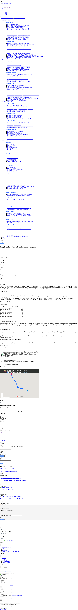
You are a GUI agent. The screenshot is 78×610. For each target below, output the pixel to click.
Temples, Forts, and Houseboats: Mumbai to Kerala (13, 499)
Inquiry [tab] (3, 440)
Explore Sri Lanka (10, 172)
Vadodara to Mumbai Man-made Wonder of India (16, 96)
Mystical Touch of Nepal (12, 149)
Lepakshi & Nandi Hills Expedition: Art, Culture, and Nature (19, 229)
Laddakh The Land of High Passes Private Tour (16, 39)
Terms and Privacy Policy (17, 595)
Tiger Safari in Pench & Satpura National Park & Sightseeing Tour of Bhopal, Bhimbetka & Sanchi (26, 90)
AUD (6, 14)
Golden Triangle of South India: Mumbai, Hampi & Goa (18, 69)
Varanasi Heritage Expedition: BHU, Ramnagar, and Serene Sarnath (20, 221)
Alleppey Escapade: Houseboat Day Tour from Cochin (17, 188)
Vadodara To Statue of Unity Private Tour (15, 99)
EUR (6, 12)
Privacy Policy (5, 560)
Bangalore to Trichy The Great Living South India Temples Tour (19, 58)
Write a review (3, 432)
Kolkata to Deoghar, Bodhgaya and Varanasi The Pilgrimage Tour (20, 109)
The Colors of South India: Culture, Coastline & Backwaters (19, 49)
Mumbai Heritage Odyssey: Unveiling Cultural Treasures (18, 200)
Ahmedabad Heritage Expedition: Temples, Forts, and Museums (19, 194)
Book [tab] (3, 439)
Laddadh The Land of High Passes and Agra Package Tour (18, 35)
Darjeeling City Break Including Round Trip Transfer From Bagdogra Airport (22, 118)
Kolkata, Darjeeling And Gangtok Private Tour (16, 111)
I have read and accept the (11, 595)
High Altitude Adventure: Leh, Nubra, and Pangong (13, 480)
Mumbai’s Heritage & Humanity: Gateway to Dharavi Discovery (19, 201)
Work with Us (5, 549)
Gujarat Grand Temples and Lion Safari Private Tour (17, 79)
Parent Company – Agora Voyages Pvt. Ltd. (10, 551)
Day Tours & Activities (6, 181)
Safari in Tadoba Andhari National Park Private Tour (17, 88)
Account (4, 558)
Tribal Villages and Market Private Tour (15, 137)
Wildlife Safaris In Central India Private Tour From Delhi (18, 37)
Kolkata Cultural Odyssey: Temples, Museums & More (18, 236)
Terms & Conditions (6, 562)
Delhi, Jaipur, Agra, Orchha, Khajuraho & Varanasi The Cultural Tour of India (22, 33)
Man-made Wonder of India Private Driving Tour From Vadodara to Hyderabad (22, 98)
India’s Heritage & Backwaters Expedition (15, 68)
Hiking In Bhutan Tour (11, 160)
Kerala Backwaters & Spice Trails (8, 471)
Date (1, 442)
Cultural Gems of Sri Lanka (7, 489)
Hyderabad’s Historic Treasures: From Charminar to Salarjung (19, 208)
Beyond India (5, 140)
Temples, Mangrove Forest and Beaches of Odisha (17, 136)
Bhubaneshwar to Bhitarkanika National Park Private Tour (18, 134)
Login (3, 8)
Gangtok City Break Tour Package (14, 117)
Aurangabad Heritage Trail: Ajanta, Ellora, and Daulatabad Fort (19, 63)
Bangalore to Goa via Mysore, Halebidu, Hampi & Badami (18, 53)
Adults (1, 447)
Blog (3, 548)
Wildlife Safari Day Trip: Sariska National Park (16, 185)
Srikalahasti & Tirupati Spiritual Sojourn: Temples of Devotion (19, 215)
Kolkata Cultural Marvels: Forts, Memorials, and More (17, 235)
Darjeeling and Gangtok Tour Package (14, 115)
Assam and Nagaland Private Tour (14, 125)
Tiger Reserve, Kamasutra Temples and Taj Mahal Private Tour (19, 87)
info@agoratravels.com (6, 3)
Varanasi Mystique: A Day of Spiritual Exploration (17, 222)
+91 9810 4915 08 (6, 7)
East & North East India (7, 101)
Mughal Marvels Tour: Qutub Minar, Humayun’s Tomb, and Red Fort (20, 186)
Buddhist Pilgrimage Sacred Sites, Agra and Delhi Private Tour (19, 38)
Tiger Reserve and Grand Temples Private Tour (16, 86)
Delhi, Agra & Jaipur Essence (13, 24)
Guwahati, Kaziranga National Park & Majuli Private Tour (18, 122)
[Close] (1, 576)
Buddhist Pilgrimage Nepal (12, 147)
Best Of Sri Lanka (10, 171)
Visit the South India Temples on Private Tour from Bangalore (19, 57)
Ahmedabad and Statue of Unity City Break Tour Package (18, 81)
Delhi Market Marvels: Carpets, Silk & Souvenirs (16, 187)
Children (1, 451)
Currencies (2, 567)
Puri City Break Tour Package (13, 132)
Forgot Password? (3, 583)
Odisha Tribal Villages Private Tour (14, 135)
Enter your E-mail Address (5, 515)
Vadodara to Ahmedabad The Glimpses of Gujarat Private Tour (19, 97)
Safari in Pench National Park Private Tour (15, 89)
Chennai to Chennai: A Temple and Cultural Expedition (18, 45)
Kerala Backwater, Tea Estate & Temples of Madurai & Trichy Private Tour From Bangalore (25, 56)
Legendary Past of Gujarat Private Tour (14, 80)
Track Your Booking (6, 561)
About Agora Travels (6, 547)
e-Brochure (4, 550)
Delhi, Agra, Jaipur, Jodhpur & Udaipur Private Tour (17, 36)
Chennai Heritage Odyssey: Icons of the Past (15, 213)
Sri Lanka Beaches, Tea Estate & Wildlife (15, 169)
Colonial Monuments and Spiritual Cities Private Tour (17, 106)
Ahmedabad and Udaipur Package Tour (15, 75)
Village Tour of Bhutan (11, 159)
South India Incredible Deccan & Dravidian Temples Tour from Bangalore (21, 55)
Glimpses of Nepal (11, 144)
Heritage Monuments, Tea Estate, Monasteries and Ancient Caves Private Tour (22, 107)
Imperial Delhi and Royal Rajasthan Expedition (16, 26)
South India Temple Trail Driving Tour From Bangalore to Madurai (20, 54)
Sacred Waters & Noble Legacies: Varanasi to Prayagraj (18, 226)
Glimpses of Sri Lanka (11, 167)
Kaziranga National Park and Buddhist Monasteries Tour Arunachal (20, 126)
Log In (11, 597)
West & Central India (6, 59)
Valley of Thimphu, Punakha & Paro (14, 161)
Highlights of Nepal (11, 145)
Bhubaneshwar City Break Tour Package (15, 131)
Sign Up (4, 9)
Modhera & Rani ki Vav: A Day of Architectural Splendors (18, 195)
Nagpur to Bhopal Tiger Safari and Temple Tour (16, 85)
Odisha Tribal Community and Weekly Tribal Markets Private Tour (20, 139)
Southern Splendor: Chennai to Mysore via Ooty (16, 46)
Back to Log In (3, 609)
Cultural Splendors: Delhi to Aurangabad (15, 27)
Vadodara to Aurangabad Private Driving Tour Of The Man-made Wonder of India (23, 95)
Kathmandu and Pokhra (11, 146)
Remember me (4, 582)
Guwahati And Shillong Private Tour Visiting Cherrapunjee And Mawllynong (22, 123)
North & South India (6, 20)
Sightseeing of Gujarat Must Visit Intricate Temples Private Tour (19, 74)
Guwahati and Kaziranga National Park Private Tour (17, 127)
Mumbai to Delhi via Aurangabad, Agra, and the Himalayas (18, 67)
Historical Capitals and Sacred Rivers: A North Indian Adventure (19, 28)
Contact (3, 559)
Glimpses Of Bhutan (11, 155)
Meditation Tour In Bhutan (12, 158)
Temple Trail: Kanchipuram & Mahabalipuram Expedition (18, 214)
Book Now (2, 243)
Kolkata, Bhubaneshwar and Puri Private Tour (16, 110)
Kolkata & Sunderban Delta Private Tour (15, 105)
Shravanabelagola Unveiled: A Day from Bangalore (17, 199)
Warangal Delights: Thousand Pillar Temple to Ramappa (18, 209)
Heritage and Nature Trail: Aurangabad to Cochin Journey (18, 66)
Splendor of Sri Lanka (11, 168)
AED (6, 13)
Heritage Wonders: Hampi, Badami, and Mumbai (16, 70)
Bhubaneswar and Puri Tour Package (14, 133)
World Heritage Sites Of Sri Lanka (14, 170)
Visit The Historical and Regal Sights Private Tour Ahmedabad (19, 77)
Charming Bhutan (10, 157)
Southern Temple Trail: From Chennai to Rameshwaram (18, 43)
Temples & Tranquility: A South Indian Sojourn (16, 47)
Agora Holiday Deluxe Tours (5, 571)
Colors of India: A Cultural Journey (14, 65)
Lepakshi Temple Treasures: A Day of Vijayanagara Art (18, 227)
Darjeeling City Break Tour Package (14, 116)
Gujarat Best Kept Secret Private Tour (14, 76)
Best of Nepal (10, 148)
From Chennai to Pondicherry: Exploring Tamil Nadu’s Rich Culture (20, 44)
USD (3, 11)
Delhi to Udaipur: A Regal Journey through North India (18, 25)
